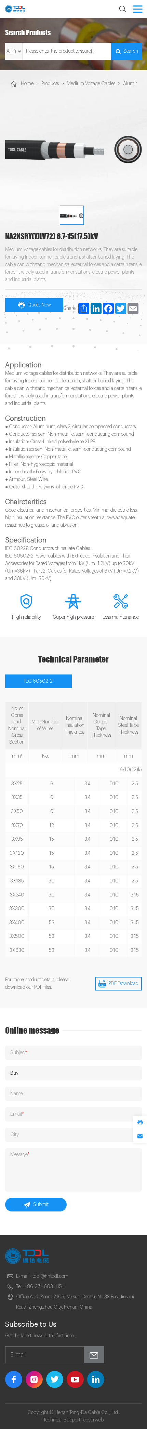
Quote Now (39, 305)
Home (27, 83)
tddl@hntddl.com (50, 1276)
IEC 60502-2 (38, 681)
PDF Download (123, 983)
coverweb (93, 1420)
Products (50, 83)
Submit (41, 1204)
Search (130, 51)
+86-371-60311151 (44, 1286)
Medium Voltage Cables (91, 83)
